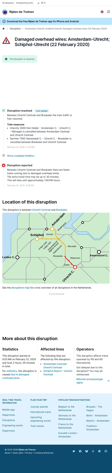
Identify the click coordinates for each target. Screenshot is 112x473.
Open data (18, 453)
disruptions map (20, 287)
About (7, 453)
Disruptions (15, 28)
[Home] (4, 28)
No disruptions (8, 3)
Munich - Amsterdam (97, 420)
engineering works (24, 3)
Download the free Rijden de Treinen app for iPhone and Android (43, 21)
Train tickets (37, 426)
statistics (12, 370)
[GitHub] (105, 451)
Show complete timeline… (21, 155)
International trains (40, 411)
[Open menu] (108, 11)
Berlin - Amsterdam (97, 415)
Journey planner (39, 406)
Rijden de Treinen (27, 449)
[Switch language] (102, 11)
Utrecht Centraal (41, 209)
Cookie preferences (44, 453)
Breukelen (61, 209)
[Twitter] (73, 451)
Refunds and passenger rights (89, 381)
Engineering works (12, 425)
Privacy (28, 453)
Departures (8, 414)
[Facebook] (80, 451)
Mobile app (8, 409)
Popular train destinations (74, 400)
